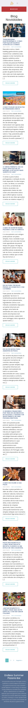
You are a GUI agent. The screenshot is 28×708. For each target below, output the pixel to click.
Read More (10, 83)
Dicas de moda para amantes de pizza (11, 350)
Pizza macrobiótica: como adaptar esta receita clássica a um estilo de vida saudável (13, 545)
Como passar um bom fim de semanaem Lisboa (14, 108)
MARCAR (14, 9)
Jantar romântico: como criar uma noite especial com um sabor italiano (13, 610)
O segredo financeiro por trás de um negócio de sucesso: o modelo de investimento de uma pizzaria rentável (13, 414)
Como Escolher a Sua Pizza (12, 483)
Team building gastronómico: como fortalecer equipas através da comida (12, 42)
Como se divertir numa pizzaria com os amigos (13, 228)
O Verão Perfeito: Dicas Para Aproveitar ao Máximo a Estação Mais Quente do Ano (13, 169)
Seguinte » (19, 660)
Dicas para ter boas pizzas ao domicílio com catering (13, 287)
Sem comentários (16, 47)
